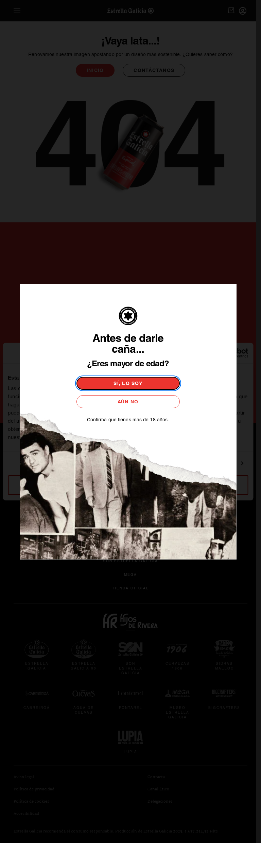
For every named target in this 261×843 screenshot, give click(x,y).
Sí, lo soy (128, 383)
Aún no (128, 402)
